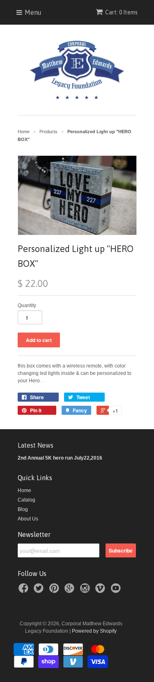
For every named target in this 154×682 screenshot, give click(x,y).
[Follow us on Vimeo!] (101, 590)
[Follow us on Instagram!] (86, 590)
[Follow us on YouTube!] (117, 590)
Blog (23, 509)
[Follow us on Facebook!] (24, 590)
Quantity (27, 305)
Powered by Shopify (94, 631)
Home (24, 490)
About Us (28, 519)
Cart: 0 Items (121, 12)
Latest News (35, 445)
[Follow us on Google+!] (70, 590)
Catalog (26, 500)
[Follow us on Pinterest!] (55, 590)
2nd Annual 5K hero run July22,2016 (60, 458)
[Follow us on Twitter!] (40, 590)
